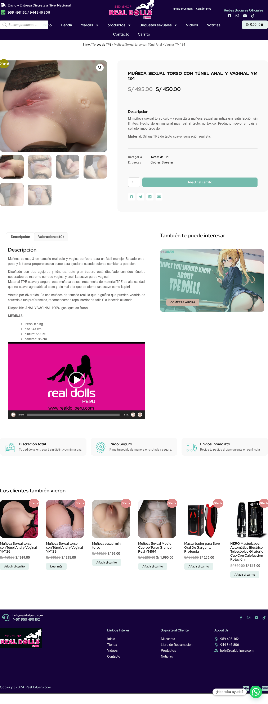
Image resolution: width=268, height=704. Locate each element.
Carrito (144, 34)
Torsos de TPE (101, 44)
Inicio (47, 25)
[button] (100, 67)
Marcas (86, 25)
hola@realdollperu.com (28, 615)
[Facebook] (229, 15)
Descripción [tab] (20, 236)
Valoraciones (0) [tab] (50, 236)
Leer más (56, 566)
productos (116, 25)
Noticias (213, 25)
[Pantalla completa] (140, 415)
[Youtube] (245, 15)
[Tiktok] (252, 15)
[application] (76, 380)
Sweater (167, 162)
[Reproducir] (13, 415)
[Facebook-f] (241, 617)
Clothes (156, 162)
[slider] (73, 415)
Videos (192, 25)
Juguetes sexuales (156, 25)
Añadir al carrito (200, 182)
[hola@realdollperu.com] (5, 617)
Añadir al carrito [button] (14, 566)
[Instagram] (237, 15)
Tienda (66, 25)
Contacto (121, 34)
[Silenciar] (133, 415)
